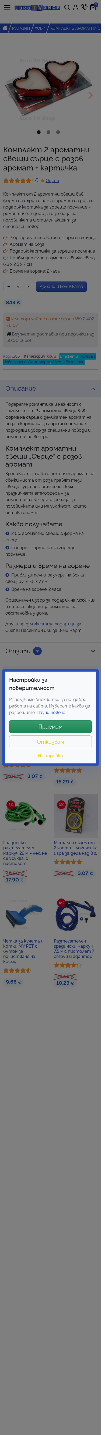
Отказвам (50, 742)
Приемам (50, 726)
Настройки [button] (50, 755)
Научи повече (51, 712)
